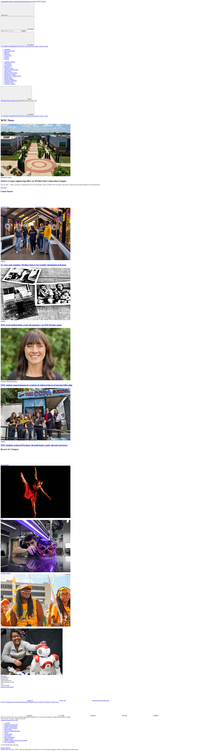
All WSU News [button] (5, 207)
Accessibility (7, 735)
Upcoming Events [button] (41, 207)
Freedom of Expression (10, 726)
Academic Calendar (9, 62)
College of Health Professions (9, 381)
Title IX (6, 732)
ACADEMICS (5, 46)
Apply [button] (12, 687)
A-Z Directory (8, 65)
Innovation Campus (6, 177)
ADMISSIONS (13, 46)
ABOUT (37, 46)
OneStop (43, 1)
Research (20, 1)
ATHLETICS (31, 46)
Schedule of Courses (10, 74)
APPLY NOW (44, 46)
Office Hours (7, 71)
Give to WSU (32, 1)
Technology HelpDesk (10, 80)
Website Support (8, 739)
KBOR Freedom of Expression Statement (15, 740)
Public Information (9, 737)
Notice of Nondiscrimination (12, 731)
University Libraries (9, 84)
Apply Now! (7, 63)
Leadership (4, 1)
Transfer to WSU (9, 82)
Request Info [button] (4, 687)
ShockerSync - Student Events (12, 76)
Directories (26, 1)
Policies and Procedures (10, 73)
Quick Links (4, 15)
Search (2, 31)
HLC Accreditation (9, 742)
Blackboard (7, 66)
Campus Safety (8, 734)
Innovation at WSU (12, 1)
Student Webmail (9, 79)
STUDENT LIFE (23, 46)
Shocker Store (8, 77)
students (3, 261)
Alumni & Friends (6, 720)
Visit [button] (9, 687)
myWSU (38, 1)
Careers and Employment (11, 69)
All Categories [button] (5, 465)
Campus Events (8, 68)
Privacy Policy (8, 729)
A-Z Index (7, 723)
